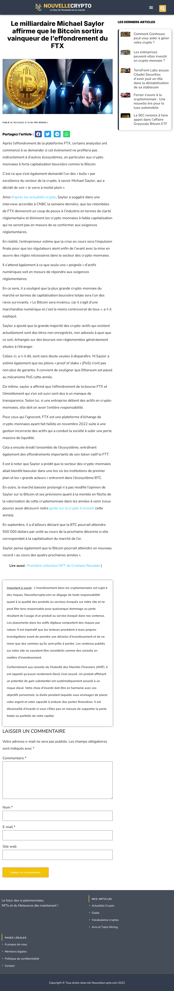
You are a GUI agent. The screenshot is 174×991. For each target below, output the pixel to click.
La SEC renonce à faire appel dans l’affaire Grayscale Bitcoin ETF (151, 119)
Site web (9, 846)
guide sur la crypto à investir (71, 508)
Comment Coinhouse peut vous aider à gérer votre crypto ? (151, 38)
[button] (151, 7)
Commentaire (14, 758)
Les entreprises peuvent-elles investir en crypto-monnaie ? (150, 56)
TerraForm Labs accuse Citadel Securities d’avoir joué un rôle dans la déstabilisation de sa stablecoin (151, 79)
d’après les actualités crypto (33, 197)
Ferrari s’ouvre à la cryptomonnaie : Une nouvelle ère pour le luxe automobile (149, 101)
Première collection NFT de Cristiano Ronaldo (63, 565)
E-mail (9, 827)
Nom (8, 807)
